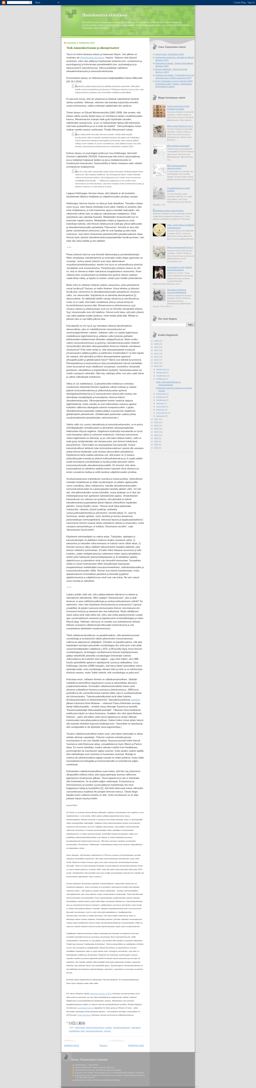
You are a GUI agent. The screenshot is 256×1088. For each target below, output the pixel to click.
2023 (156, 438)
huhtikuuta (161, 379)
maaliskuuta (161, 376)
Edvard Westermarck (95, 1027)
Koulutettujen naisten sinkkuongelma (168, 211)
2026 (156, 448)
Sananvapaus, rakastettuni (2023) (169, 54)
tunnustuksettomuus (94, 1031)
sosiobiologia (74, 1031)
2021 (156, 432)
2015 (156, 363)
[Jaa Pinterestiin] (83, 1023)
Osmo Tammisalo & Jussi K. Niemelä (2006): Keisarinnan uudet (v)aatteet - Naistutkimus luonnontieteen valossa (174, 84)
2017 (156, 419)
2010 (156, 347)
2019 (156, 426)
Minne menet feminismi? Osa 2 (180, 247)
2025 (156, 445)
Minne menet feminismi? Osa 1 (180, 126)
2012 (156, 354)
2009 (156, 344)
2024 (156, 441)
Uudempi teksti (71, 1045)
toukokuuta (161, 394)
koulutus (108, 1027)
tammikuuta (161, 369)
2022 (156, 435)
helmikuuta (161, 373)
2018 (156, 422)
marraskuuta (162, 413)
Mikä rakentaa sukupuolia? (178, 146)
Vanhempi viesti (136, 1045)
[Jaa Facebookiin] (80, 1023)
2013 (156, 357)
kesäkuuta (161, 397)
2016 (156, 366)
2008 (156, 341)
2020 (156, 429)
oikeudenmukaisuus (121, 1027)
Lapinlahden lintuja (85, 1008)
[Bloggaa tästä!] (73, 1023)
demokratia (80, 1027)
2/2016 (108, 994)
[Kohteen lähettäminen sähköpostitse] (70, 1023)
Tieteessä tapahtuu (97, 994)
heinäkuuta (161, 400)
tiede (83, 1031)
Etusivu (103, 1045)
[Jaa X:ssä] (77, 1023)
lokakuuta (160, 410)
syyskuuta (161, 407)
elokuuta (160, 403)
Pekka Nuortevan (84, 1015)
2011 (156, 350)
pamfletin (135, 699)
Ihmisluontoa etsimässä (104, 15)
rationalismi (136, 1027)
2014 (156, 360)
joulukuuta (160, 416)
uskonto (107, 1031)
